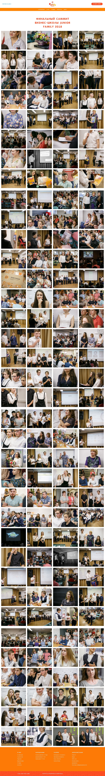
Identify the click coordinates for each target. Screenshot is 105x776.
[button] (97, 4)
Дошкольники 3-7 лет (40, 756)
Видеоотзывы (20, 761)
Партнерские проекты (59, 756)
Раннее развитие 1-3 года (41, 754)
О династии (20, 756)
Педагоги (19, 758)
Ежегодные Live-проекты (59, 754)
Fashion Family (57, 761)
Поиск (65, 9)
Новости (74, 754)
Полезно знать (75, 761)
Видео (73, 756)
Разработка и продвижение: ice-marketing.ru (52, 773)
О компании (20, 754)
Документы (74, 763)
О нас (48, 9)
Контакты (59, 9)
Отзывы (53, 9)
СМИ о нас (74, 758)
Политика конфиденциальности (79, 765)
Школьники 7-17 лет (40, 758)
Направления (41, 9)
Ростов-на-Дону (6, 3)
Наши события (57, 758)
